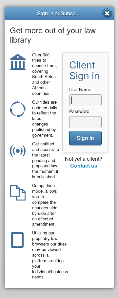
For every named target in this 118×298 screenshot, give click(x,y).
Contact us (83, 165)
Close (107, 13)
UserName (80, 89)
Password (79, 111)
